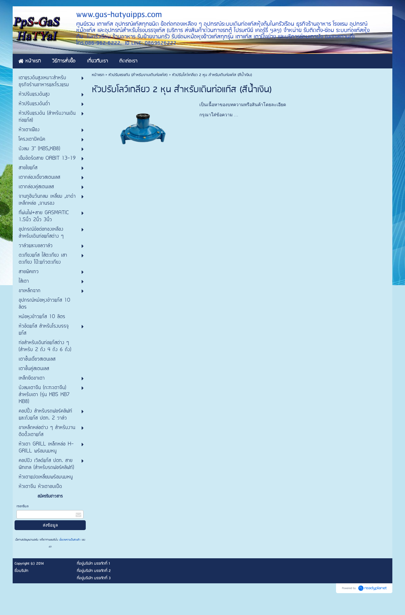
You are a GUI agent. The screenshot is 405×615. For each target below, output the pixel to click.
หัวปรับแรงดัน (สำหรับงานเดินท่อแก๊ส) (138, 75)
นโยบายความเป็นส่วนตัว (70, 540)
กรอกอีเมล (22, 506)
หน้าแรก (98, 75)
